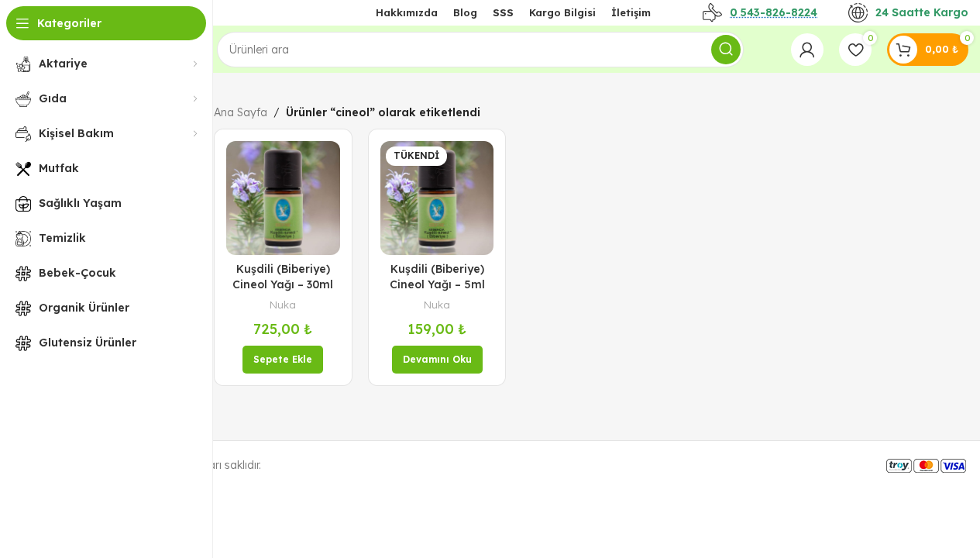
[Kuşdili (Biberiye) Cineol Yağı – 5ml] (437, 198)
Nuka (283, 304)
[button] (282, 360)
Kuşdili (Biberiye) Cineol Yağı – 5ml (437, 276)
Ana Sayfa (240, 112)
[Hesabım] (807, 49)
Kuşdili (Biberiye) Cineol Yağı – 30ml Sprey (282, 284)
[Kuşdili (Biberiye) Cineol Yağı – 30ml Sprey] (283, 198)
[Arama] (726, 49)
